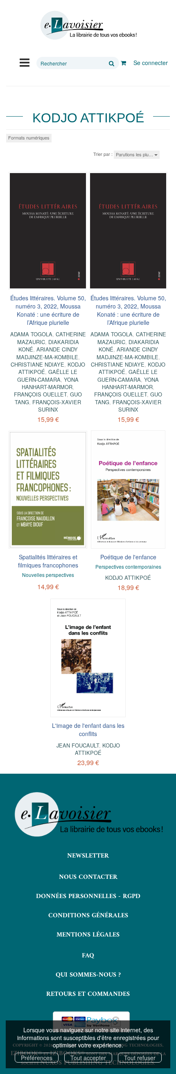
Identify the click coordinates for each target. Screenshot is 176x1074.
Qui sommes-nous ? (88, 975)
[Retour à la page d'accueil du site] (88, 25)
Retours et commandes (88, 994)
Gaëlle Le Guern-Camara (47, 375)
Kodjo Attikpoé (128, 577)
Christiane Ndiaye (37, 364)
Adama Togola (31, 334)
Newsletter (88, 856)
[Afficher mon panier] (123, 63)
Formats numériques (29, 137)
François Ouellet (40, 394)
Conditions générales (88, 915)
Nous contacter (88, 877)
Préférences (36, 1058)
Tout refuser (140, 1058)
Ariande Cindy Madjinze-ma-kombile (47, 352)
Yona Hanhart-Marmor (50, 383)
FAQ (88, 955)
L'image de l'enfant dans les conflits (88, 729)
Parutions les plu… (135, 154)
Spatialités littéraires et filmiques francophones (48, 561)
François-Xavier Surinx (56, 405)
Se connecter (150, 63)
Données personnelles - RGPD (88, 896)
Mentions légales (88, 935)
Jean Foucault (77, 745)
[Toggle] (24, 61)
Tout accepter (88, 1058)
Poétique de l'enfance (128, 557)
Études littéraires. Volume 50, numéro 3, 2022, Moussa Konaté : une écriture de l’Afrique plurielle (48, 310)
